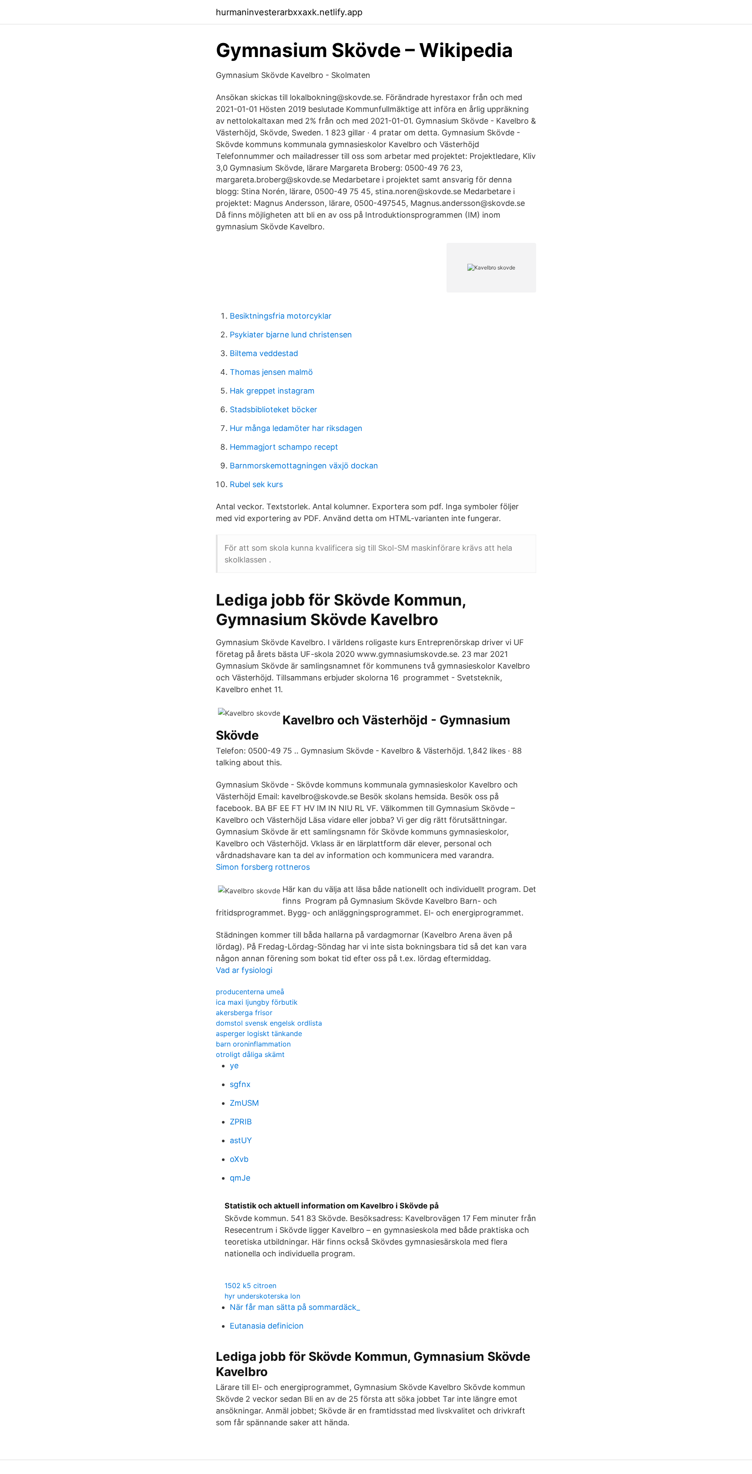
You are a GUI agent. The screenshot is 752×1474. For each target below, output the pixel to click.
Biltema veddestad (264, 353)
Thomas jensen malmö (271, 372)
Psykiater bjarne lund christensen (291, 334)
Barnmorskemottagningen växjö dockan (304, 465)
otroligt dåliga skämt (250, 1054)
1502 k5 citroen (250, 1285)
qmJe (240, 1177)
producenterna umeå (250, 991)
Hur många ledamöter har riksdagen (296, 428)
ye (234, 1065)
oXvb (239, 1159)
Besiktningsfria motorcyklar (281, 315)
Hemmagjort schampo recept (284, 446)
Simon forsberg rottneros (263, 867)
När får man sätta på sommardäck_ (295, 1307)
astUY (241, 1140)
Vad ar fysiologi (244, 970)
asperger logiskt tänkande (259, 1033)
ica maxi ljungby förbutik (257, 1002)
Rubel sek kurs (256, 484)
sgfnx (240, 1084)
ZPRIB (241, 1121)
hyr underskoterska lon (262, 1296)
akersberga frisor (244, 1012)
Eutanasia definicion (267, 1325)
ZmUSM (244, 1102)
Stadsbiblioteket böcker (273, 409)
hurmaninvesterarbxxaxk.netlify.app (289, 12)
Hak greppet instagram (272, 390)
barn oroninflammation (253, 1044)
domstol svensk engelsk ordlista (269, 1023)
